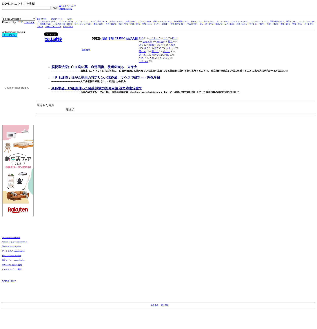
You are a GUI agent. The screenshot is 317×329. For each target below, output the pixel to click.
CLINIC (120, 38)
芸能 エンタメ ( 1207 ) (162, 21)
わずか (160, 41)
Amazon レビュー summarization (14, 242)
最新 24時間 (42, 19)
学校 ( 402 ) (297, 24)
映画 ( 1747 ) (131, 21)
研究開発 (165, 305)
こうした (154, 38)
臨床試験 (53, 39)
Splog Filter (9, 280)
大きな (155, 54)
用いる (142, 51)
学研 (111, 38)
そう (163, 44)
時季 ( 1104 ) (291, 21)
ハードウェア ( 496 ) (240, 21)
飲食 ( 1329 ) (196, 21)
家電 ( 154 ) (147, 24)
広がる (157, 48)
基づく (155, 51)
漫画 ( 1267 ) (111, 24)
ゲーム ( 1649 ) (145, 21)
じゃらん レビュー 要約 (11, 269)
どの (141, 38)
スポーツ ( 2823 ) (116, 21)
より (141, 44)
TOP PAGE (9, 35)
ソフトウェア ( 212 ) (259, 21)
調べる (142, 54)
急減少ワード (57, 19)
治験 (104, 38)
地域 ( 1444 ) (192, 24)
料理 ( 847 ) (135, 24)
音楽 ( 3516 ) (209, 21)
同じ (166, 54)
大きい (169, 48)
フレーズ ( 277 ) (206, 24)
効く (173, 44)
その (141, 58)
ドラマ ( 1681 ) (223, 21)
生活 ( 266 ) (68, 26)
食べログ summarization (11, 256)
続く (146, 48)
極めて (152, 44)
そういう (164, 58)
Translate (29, 22)
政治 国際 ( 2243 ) (181, 21)
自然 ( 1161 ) (241, 24)
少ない (166, 51)
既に (174, 38)
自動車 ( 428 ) (46, 24)
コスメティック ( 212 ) (224, 24)
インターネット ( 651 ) (47, 21)
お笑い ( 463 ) (272, 24)
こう (165, 38)
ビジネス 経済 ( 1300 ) (63, 24)
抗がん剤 (132, 38)
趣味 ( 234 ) (285, 24)
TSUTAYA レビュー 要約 (12, 265)
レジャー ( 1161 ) (161, 24)
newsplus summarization (11, 238)
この (151, 58)
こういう (143, 61)
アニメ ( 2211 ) (81, 21)
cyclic (69, 19)
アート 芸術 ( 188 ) (53, 26)
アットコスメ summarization (13, 251)
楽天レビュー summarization (13, 260)
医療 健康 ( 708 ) (277, 21)
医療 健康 (86, 50)
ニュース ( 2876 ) (66, 21)
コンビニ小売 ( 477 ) (98, 21)
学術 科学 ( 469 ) (178, 24)
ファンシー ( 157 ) (257, 24)
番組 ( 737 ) (123, 24)
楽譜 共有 (154, 305)
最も (170, 41)
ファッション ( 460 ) (83, 24)
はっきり (147, 41)
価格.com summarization (11, 246)
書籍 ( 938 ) (98, 24)
